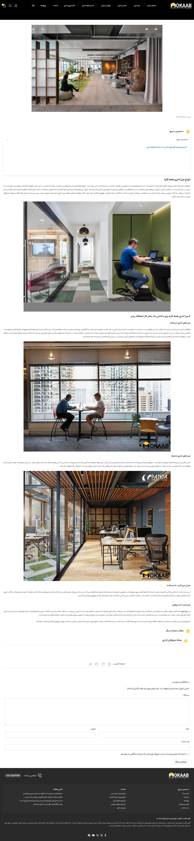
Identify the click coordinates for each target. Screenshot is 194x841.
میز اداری (26, 193)
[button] (7, 140)
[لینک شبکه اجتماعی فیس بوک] (105, 835)
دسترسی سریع (183, 789)
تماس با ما (185, 793)
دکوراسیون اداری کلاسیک (117, 797)
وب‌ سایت (185, 741)
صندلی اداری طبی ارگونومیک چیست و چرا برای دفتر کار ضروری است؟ (40, 801)
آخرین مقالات (57, 789)
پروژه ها (186, 801)
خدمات (123, 789)
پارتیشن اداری (121, 808)
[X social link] (102, 835)
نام (187, 729)
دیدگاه (185, 695)
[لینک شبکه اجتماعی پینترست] (89, 835)
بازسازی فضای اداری (119, 801)
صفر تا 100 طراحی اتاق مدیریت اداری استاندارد (47, 804)
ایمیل (93, 729)
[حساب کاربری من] (16, 6)
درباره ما (186, 797)
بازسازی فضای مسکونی (118, 804)
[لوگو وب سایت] (181, 5)
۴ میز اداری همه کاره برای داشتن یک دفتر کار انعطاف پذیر (167, 147)
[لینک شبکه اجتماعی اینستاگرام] (98, 835)
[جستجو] (10, 6)
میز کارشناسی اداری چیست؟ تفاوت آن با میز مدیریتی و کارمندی (42, 793)
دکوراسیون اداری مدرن (118, 793)
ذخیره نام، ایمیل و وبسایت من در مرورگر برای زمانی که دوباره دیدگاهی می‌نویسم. (153, 754)
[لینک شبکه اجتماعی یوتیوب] (93, 835)
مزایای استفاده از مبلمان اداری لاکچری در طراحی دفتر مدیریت (43, 797)
